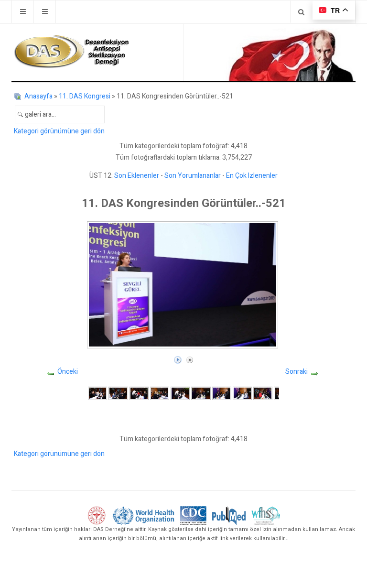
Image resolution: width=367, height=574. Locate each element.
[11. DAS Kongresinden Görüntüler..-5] (180, 393)
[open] (22, 11)
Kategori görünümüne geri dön (59, 131)
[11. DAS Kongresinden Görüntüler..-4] (159, 393)
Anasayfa (38, 96)
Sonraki (296, 372)
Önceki (67, 372)
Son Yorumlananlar (192, 176)
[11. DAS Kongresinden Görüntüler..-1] (97, 393)
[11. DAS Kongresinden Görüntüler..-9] (262, 393)
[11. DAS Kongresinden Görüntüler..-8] (242, 393)
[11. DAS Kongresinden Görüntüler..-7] (221, 393)
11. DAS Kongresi (84, 96)
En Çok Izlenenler (252, 176)
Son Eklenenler (136, 176)
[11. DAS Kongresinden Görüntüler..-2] (118, 393)
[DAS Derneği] (71, 51)
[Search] (301, 11)
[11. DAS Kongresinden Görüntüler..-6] (200, 393)
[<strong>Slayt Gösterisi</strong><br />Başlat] (178, 358)
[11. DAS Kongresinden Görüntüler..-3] (139, 393)
